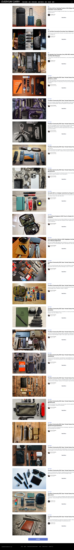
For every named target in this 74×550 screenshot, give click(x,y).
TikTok (40, 546)
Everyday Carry (52, 14)
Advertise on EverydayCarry (32, 546)
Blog (22, 546)
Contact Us (51, 546)
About (25, 546)
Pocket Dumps (50, 75)
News (48, 6)
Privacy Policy (45, 546)
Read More (64, 17)
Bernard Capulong (53, 84)
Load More (38, 539)
